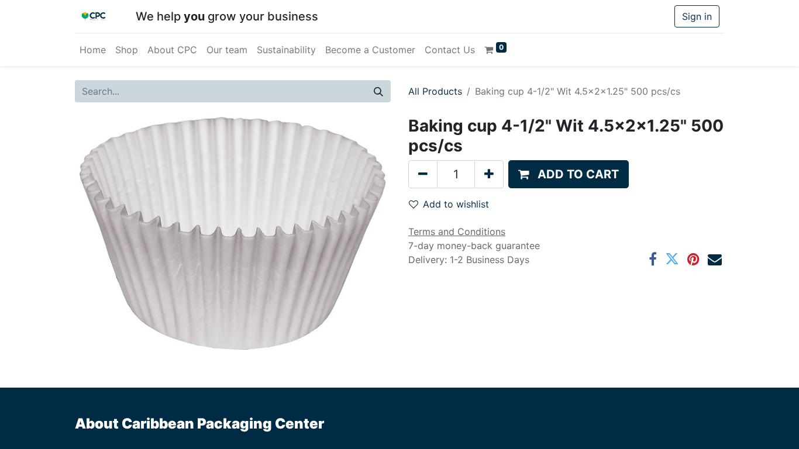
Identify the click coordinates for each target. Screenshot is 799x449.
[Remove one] (423, 174)
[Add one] (489, 174)
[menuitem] (93, 49)
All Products (435, 91)
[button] (568, 174)
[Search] (378, 91)
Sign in (697, 16)
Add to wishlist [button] (456, 204)
